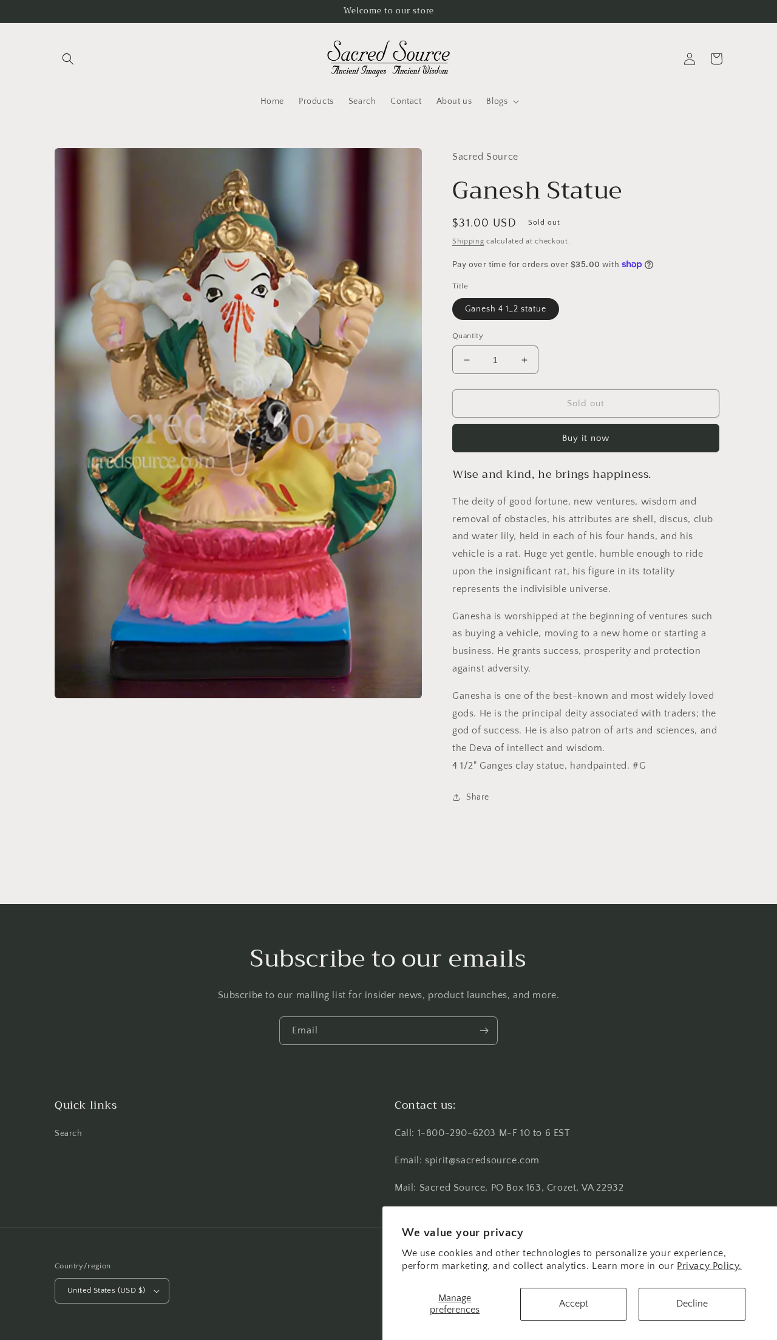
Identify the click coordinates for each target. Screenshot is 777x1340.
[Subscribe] (483, 1030)
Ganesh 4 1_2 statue (505, 309)
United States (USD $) (106, 1290)
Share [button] (477, 797)
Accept (573, 1303)
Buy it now (585, 438)
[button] (68, 59)
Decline (692, 1303)
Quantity (467, 336)
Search (69, 1133)
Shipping (468, 241)
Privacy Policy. (709, 1265)
